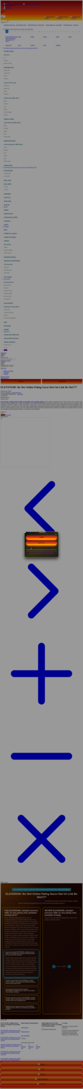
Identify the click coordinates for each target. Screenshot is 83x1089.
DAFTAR (41, 543)
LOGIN (41, 537)
